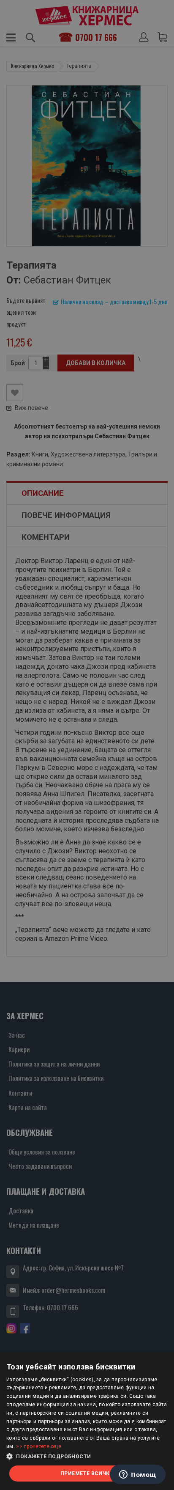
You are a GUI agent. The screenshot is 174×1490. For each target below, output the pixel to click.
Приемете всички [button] (87, 1473)
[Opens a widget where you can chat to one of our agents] (138, 1475)
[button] (87, 1456)
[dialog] (87, 1421)
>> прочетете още (38, 1446)
